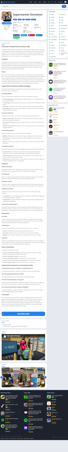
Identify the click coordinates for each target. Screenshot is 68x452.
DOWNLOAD (23, 313)
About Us (2, 438)
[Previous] (1, 377)
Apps (40, 2)
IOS (49, 2)
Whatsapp (17, 37)
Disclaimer (32, 438)
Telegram (39, 35)
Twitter (24, 35)
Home (30, 2)
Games (35, 2)
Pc (52, 2)
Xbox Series (60, 2)
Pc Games (28, 19)
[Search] (64, 6)
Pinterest (32, 35)
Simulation (33, 19)
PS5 (55, 2)
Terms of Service (20, 438)
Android (44, 2)
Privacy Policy (13, 438)
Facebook (17, 35)
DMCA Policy (26, 438)
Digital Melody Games (17, 25)
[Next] (45, 377)
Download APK (7, 23)
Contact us (7, 438)
